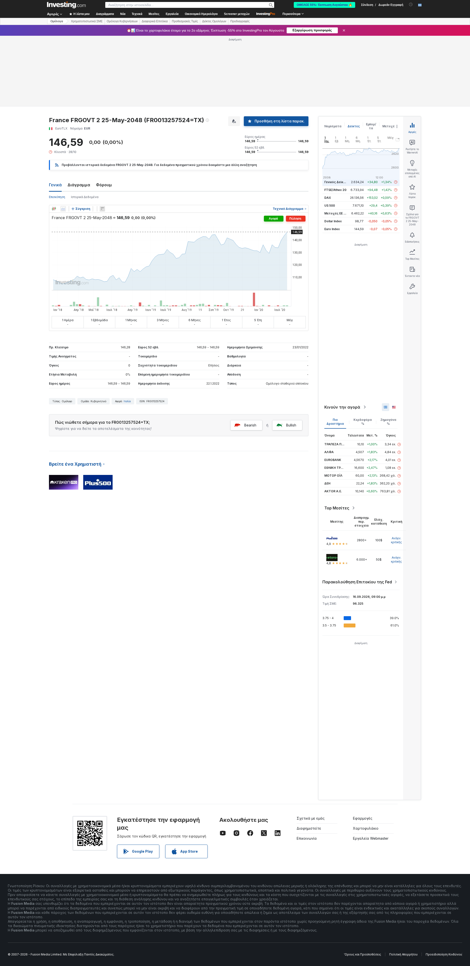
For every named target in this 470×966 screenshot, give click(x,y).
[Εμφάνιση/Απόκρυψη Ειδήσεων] (102, 209)
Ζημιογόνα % (388, 421)
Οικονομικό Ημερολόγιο (201, 14)
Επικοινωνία (307, 838)
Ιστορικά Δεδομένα (84, 197)
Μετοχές (389, 126)
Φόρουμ (104, 184)
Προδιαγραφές (240, 21)
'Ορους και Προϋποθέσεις (362, 954)
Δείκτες (354, 126)
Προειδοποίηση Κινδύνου (444, 954)
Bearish (250, 425)
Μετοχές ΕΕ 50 (335, 213)
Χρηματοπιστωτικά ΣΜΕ (87, 21)
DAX (327, 198)
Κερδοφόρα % (362, 421)
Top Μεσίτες (336, 508)
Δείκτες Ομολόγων (214, 21)
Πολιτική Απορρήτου (403, 954)
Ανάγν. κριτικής (396, 540)
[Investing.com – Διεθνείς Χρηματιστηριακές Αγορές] (66, 4)
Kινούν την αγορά (342, 407)
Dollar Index (333, 221)
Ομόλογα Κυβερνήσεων (122, 21)
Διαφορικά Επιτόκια (155, 21)
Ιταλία (127, 401)
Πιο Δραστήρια (335, 421)
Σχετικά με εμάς (311, 818)
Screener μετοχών (237, 14)
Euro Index (332, 229)
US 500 (329, 205)
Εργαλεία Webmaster (370, 838)
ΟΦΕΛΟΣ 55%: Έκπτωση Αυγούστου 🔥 (324, 5)
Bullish (291, 425)
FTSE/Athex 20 (335, 190)
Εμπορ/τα (371, 126)
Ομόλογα (56, 21)
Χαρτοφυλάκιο (365, 828)
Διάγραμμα (79, 184)
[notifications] (411, 4)
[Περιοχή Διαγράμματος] (63, 209)
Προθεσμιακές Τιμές (185, 21)
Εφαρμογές (362, 818)
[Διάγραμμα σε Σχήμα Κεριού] (54, 209)
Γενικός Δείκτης (336, 182)
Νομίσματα (332, 126)
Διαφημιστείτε (309, 828)
